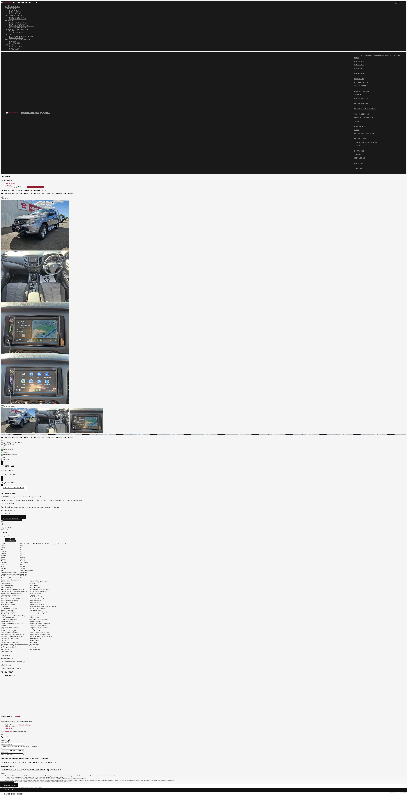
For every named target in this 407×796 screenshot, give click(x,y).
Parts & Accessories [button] (16, 29)
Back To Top (9, 728)
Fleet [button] (8, 34)
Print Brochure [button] (17, 716)
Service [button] (9, 20)
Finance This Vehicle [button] (13, 488)
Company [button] (10, 45)
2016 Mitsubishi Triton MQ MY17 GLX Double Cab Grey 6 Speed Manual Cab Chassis (37, 194)
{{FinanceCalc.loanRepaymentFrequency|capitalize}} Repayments (20, 746)
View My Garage (24, 187)
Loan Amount (5, 742)
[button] (203, 773)
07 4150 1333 (395, 55)
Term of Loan (4, 751)
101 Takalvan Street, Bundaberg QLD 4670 (372, 55)
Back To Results (10, 183)
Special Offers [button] (13, 15)
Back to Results (11, 519)
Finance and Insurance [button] (18, 39)
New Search (8, 185)
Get (10, 675)
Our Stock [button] (11, 8)
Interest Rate (4, 752)
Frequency (4, 740)
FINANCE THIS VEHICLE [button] (13, 794)
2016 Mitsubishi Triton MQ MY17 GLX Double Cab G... (24, 190)
